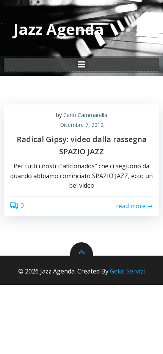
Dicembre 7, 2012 (81, 124)
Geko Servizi (127, 271)
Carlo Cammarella (85, 115)
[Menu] (81, 64)
